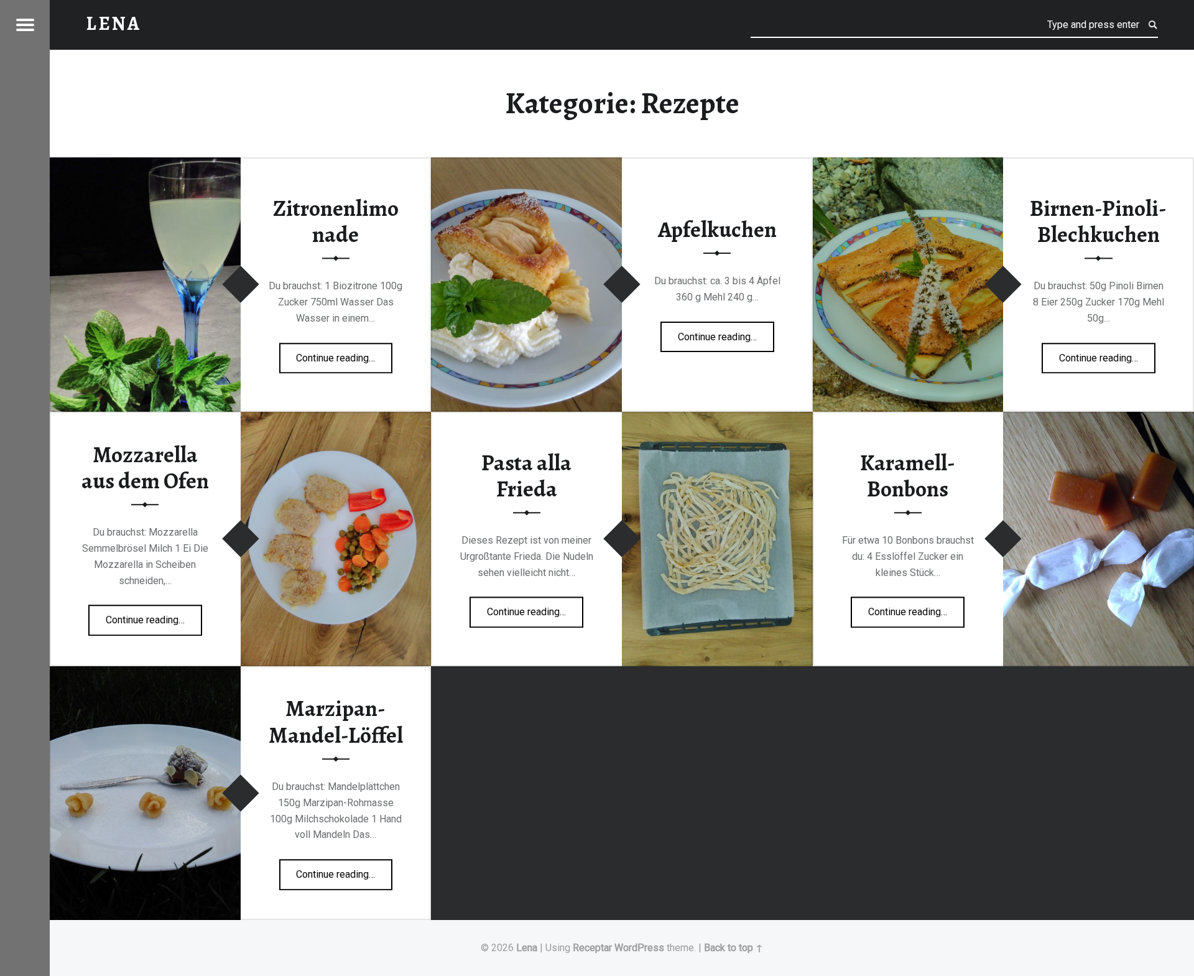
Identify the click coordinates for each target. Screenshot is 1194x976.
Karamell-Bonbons (907, 476)
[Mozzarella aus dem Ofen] (336, 419)
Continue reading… (344, 354)
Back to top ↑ (733, 948)
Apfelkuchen (717, 229)
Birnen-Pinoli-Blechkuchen (1098, 221)
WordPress (639, 948)
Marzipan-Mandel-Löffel (336, 722)
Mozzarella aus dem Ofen (145, 468)
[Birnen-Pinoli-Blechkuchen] (908, 165)
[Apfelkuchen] (526, 165)
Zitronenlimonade (336, 221)
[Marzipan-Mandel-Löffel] (145, 674)
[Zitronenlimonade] (145, 165)
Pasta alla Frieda (526, 476)
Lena (526, 948)
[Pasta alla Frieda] (717, 419)
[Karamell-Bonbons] (1098, 419)
